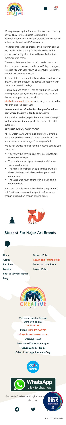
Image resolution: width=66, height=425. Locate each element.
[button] (45, 8)
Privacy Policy (40, 269)
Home (6, 255)
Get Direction (33, 325)
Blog (5, 278)
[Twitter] (33, 409)
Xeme (36, 400)
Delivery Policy (41, 255)
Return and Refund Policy (46, 260)
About (6, 260)
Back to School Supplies (15, 274)
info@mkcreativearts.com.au (33, 334)
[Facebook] (17, 409)
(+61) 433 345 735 (36, 330)
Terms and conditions (44, 264)
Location (7, 269)
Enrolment (8, 264)
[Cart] (55, 8)
